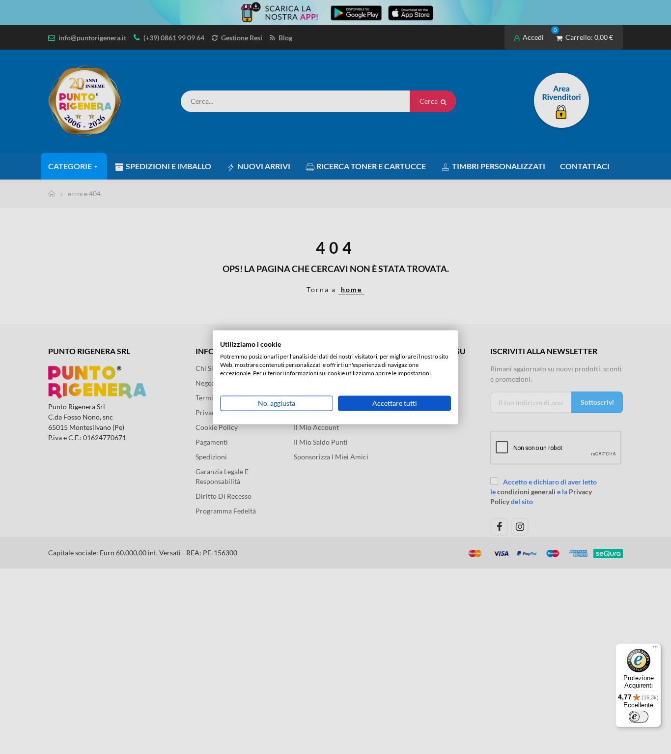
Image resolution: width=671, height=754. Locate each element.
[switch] (638, 717)
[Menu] (655, 649)
